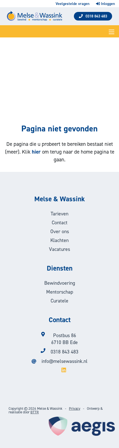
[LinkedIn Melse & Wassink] (59, 370)
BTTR (34, 412)
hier (36, 151)
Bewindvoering (59, 283)
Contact (60, 222)
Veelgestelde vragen (72, 4)
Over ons (59, 231)
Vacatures (59, 249)
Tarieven (59, 213)
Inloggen (107, 4)
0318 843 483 (96, 16)
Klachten (59, 240)
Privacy (74, 408)
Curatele (59, 300)
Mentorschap (59, 292)
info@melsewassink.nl (64, 361)
